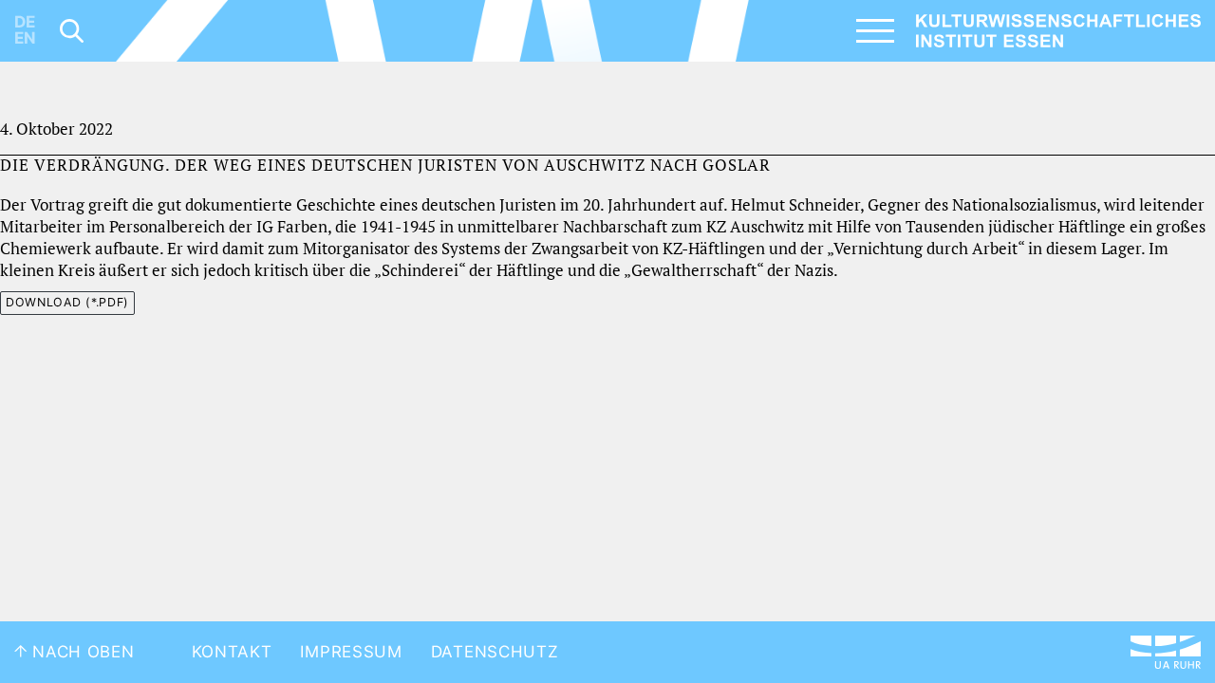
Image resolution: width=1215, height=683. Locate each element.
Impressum (351, 651)
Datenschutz (495, 651)
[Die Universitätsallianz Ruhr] (1166, 652)
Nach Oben (81, 651)
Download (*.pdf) (67, 302)
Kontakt (232, 651)
